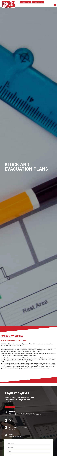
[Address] (6, 411)
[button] (54, 4)
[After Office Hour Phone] (6, 427)
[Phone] (6, 420)
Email (11, 434)
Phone (11, 420)
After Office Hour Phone (18, 427)
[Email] (6, 434)
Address (12, 411)
